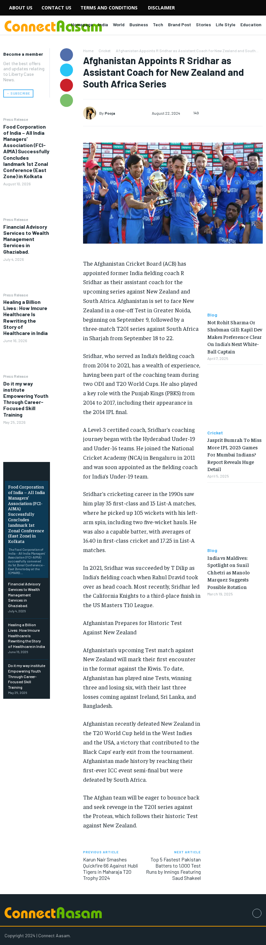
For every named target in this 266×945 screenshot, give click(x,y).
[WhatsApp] (66, 100)
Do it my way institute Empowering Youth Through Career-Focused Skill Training (25, 399)
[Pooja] (91, 113)
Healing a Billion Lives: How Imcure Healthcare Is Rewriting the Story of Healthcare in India (25, 317)
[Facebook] (66, 54)
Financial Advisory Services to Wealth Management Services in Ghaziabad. (26, 239)
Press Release (15, 119)
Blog (212, 314)
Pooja (110, 113)
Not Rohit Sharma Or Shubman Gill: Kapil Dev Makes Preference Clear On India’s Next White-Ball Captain (234, 336)
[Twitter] (66, 69)
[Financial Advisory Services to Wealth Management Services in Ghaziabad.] (26, 276)
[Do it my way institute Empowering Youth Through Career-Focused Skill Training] (26, 439)
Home (88, 50)
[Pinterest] (66, 85)
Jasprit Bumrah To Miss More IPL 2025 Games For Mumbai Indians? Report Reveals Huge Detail (234, 454)
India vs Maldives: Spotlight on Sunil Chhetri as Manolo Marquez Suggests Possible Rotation (228, 572)
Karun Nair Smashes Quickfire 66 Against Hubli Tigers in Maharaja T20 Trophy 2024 (110, 868)
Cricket (105, 50)
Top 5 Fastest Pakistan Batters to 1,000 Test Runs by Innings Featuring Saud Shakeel (173, 868)
